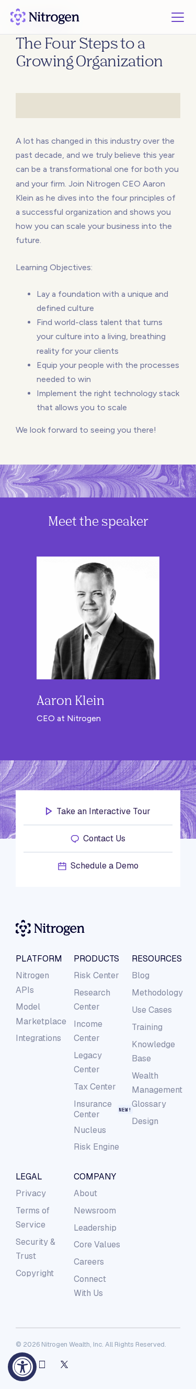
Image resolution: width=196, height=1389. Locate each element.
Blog (140, 975)
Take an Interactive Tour (103, 811)
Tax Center (95, 1086)
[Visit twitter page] (64, 1364)
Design (145, 1121)
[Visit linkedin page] (42, 1364)
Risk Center (96, 975)
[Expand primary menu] (178, 17)
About (85, 1193)
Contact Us (104, 838)
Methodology (157, 992)
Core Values (97, 1244)
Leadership (95, 1227)
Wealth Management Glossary (157, 1089)
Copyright (35, 1273)
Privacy (31, 1193)
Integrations (38, 1038)
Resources (155, 959)
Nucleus (90, 1130)
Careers (89, 1261)
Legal (29, 1177)
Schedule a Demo (105, 865)
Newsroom (95, 1210)
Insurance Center (93, 1109)
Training (147, 1027)
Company (95, 1177)
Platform (39, 959)
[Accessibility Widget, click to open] (22, 1366)
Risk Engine (96, 1146)
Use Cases (152, 1009)
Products (96, 959)
